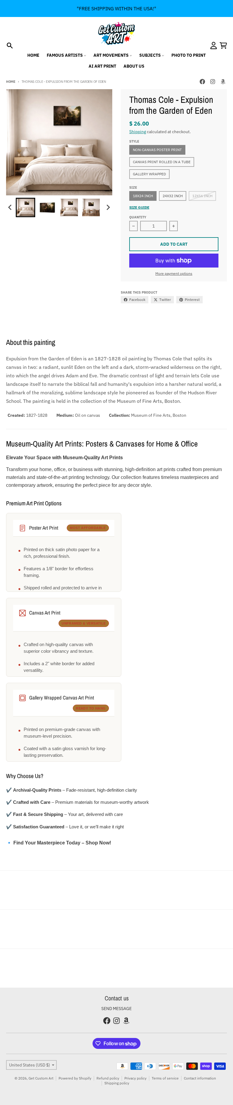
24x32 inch (173, 196)
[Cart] (223, 45)
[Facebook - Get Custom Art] (202, 82)
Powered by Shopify (75, 1078)
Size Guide (139, 207)
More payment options (173, 273)
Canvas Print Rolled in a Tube (162, 162)
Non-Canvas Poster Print (157, 149)
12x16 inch (202, 196)
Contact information (200, 1078)
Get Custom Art (41, 1078)
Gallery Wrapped (149, 174)
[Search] (9, 45)
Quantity (137, 217)
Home (10, 81)
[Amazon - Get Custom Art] (223, 82)
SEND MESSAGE (116, 1008)
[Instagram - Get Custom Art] (213, 82)
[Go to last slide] (10, 207)
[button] (25, 207)
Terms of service (165, 1078)
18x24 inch (143, 196)
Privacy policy (135, 1078)
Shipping (137, 131)
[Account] (213, 45)
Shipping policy (116, 1083)
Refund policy (107, 1078)
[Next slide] (108, 207)
